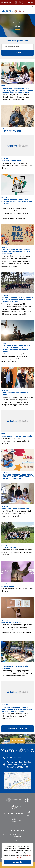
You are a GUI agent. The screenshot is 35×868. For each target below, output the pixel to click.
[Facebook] (11, 830)
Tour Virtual (17, 740)
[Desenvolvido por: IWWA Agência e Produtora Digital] (17, 840)
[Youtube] (22, 830)
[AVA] (18, 830)
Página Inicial (17, 22)
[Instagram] (14, 830)
